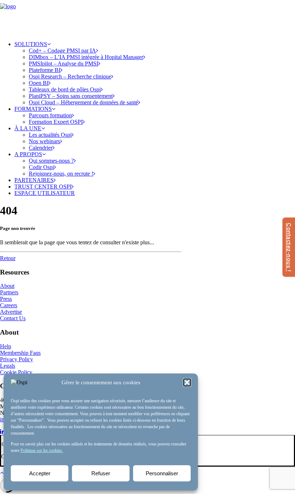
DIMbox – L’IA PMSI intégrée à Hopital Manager (86, 57)
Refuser (100, 473)
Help (5, 346)
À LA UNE (27, 128)
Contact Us (13, 318)
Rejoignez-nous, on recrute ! (61, 174)
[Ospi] (147, 17)
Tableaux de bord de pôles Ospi (65, 89)
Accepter (39, 473)
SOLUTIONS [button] (30, 44)
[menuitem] (154, 73)
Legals (7, 366)
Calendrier (41, 148)
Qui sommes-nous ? (51, 161)
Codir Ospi (41, 167)
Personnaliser (162, 473)
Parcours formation (50, 115)
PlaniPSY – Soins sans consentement (71, 96)
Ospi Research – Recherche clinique (70, 76)
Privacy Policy (16, 359)
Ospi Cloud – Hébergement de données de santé (83, 102)
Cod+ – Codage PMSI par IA (62, 50)
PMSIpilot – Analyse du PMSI (63, 63)
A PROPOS (28, 154)
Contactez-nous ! (288, 247)
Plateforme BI (44, 70)
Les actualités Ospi (50, 135)
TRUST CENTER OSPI (43, 186)
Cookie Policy (16, 372)
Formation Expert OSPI (56, 122)
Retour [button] (7, 258)
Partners (9, 292)
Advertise (11, 312)
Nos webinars (44, 141)
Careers (8, 305)
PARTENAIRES (34, 180)
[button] (187, 382)
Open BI (39, 83)
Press (6, 299)
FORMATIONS (33, 109)
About (7, 286)
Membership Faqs (20, 353)
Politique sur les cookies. (42, 450)
